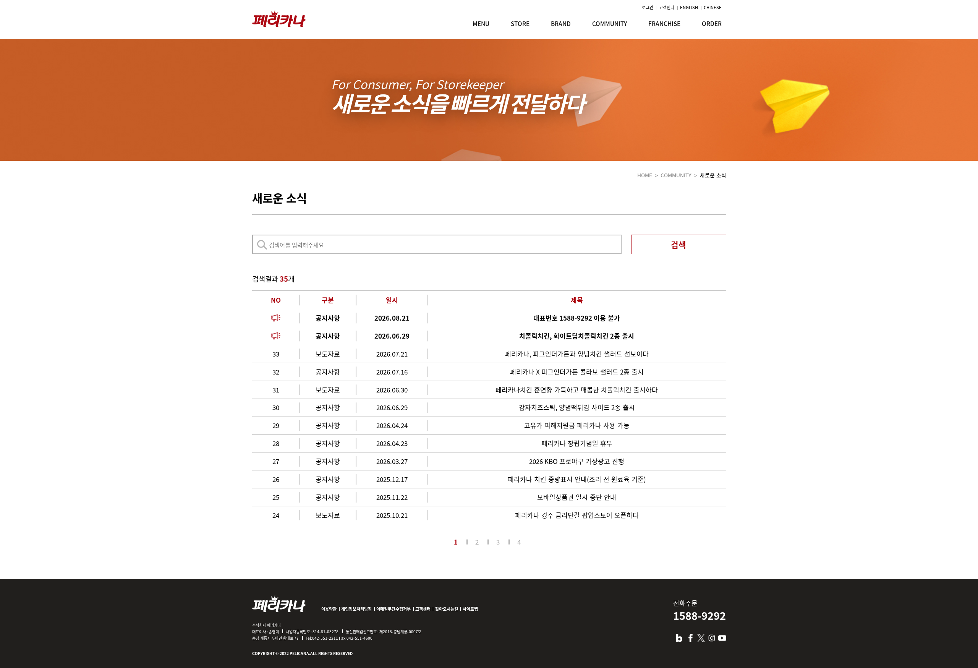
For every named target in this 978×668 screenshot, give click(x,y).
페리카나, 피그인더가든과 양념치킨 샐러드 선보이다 (577, 353)
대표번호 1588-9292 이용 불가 (576, 318)
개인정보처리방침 (356, 609)
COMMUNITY (676, 175)
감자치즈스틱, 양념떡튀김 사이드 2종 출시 (577, 407)
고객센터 (666, 7)
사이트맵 (470, 609)
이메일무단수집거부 (393, 609)
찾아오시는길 (446, 609)
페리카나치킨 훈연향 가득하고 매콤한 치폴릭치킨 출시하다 (576, 389)
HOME (644, 175)
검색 (678, 244)
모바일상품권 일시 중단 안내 (576, 497)
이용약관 (329, 609)
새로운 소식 (713, 175)
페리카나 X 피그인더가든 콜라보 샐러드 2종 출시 (577, 371)
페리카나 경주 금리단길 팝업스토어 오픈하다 (577, 515)
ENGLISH (689, 7)
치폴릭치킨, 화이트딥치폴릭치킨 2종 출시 (576, 335)
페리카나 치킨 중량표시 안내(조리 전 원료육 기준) (577, 479)
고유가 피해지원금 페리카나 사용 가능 (577, 425)
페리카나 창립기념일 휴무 (576, 443)
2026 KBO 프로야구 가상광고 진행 (576, 461)
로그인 (647, 7)
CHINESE (713, 7)
